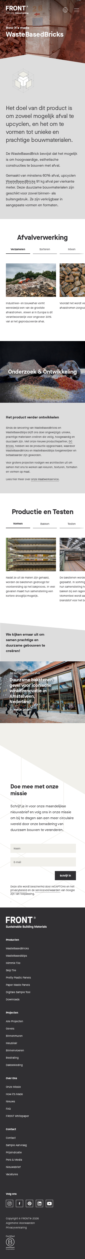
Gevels (10, 1028)
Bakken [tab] (44, 524)
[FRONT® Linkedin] (39, 1203)
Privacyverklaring (16, 1227)
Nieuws (10, 1101)
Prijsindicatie (14, 1152)
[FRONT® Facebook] (19, 1203)
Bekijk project (23, 709)
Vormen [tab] (18, 523)
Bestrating (12, 1058)
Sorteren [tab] (44, 249)
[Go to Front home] (28, 10)
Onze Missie (13, 1087)
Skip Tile (11, 970)
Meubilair (11, 1043)
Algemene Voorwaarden (20, 1223)
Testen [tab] (72, 524)
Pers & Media (14, 1160)
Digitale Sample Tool (18, 992)
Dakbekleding (14, 1065)
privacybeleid (18, 890)
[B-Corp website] (10, 1242)
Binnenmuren (14, 1036)
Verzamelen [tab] (18, 249)
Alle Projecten (14, 1021)
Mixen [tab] (71, 249)
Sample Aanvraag (16, 1145)
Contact (11, 1138)
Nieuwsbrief (13, 1167)
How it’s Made (14, 1094)
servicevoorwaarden (47, 890)
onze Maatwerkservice (45, 479)
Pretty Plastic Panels (18, 977)
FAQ (8, 1109)
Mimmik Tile (13, 963)
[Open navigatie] (76, 10)
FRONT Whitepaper (17, 1116)
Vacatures (12, 1174)
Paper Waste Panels (18, 985)
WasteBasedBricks (20, 181)
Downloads (12, 999)
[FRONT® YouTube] (49, 1203)
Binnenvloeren (15, 1050)
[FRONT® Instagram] (9, 1203)
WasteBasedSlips (16, 956)
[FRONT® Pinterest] (29, 1203)
